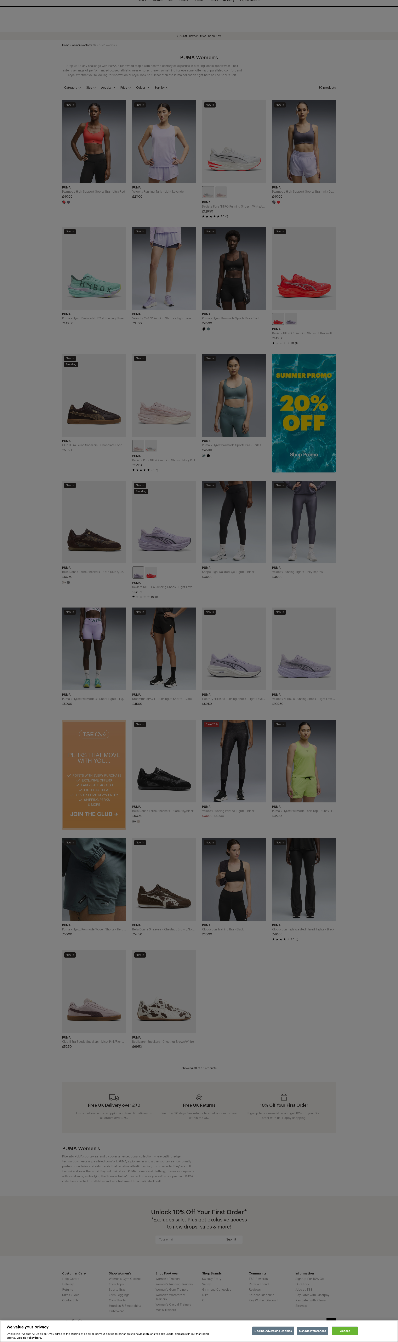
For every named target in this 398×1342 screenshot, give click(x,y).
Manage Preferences (312, 1331)
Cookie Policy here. (29, 1337)
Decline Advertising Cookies (273, 1331)
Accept (345, 1331)
